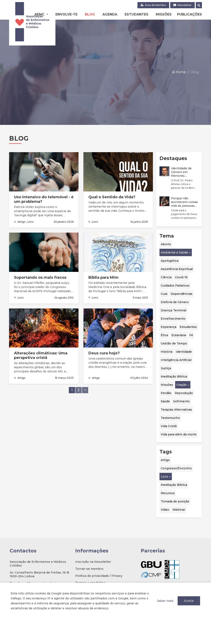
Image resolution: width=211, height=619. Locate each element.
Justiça (166, 368)
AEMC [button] (40, 14)
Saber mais (165, 601)
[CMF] (151, 574)
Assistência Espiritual (177, 269)
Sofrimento (181, 401)
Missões (164, 14)
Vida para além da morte (179, 434)
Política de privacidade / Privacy (98, 576)
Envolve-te (66, 14)
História (166, 352)
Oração (181, 385)
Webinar (178, 509)
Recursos (168, 493)
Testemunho (170, 418)
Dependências (181, 294)
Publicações (189, 14)
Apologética (169, 261)
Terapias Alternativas (176, 409)
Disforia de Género (175, 302)
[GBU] (151, 564)
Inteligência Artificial (176, 360)
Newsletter (184, 5)
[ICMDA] (172, 569)
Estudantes (136, 14)
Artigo (165, 460)
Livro (164, 476)
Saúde (165, 401)
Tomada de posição (175, 501)
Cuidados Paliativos (175, 285)
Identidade (184, 352)
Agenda (109, 14)
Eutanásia (178, 335)
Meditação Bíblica (174, 376)
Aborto (166, 244)
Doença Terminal (173, 310)
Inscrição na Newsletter (93, 562)
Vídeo (165, 509)
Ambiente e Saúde (174, 252)
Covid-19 (181, 277)
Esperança (168, 327)
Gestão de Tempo (174, 343)
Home (180, 72)
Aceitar (189, 601)
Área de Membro (155, 5)
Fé (191, 335)
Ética (164, 335)
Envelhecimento (173, 318)
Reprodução (184, 393)
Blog (90, 14)
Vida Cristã (169, 426)
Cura (164, 294)
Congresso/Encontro (176, 468)
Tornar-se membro (89, 569)
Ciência (166, 277)
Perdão (166, 393)
